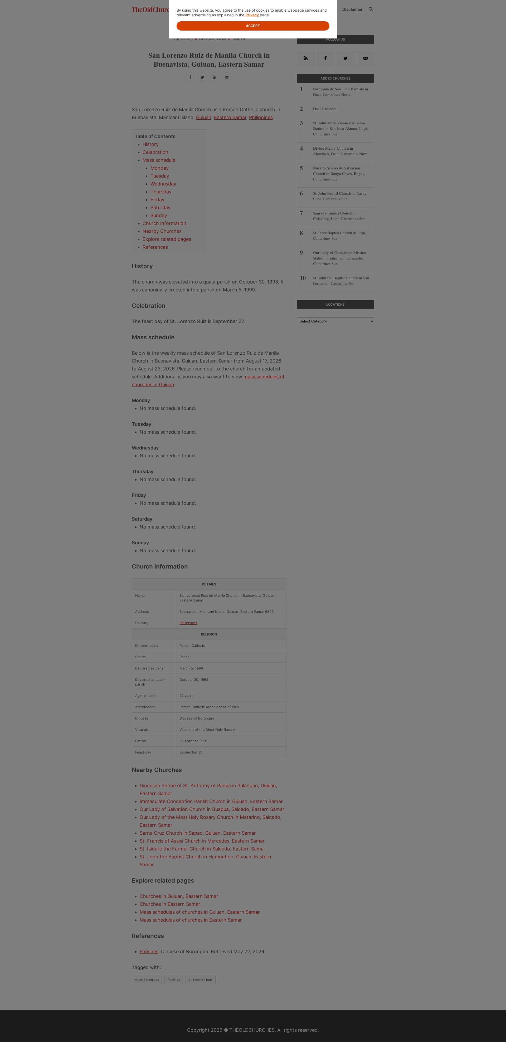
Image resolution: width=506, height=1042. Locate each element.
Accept (253, 26)
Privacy (252, 15)
